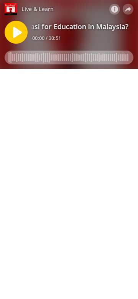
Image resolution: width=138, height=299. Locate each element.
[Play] (16, 32)
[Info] (114, 9)
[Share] (128, 9)
